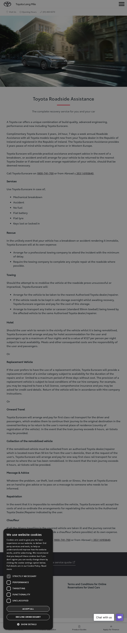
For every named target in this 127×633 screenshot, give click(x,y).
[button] (28, 624)
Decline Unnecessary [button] (28, 617)
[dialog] (28, 579)
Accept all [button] (28, 609)
